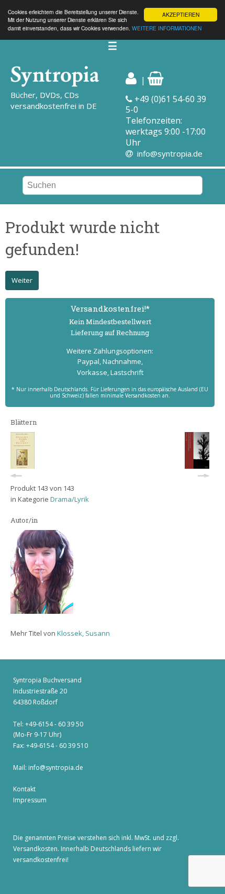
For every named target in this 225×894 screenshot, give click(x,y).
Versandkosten (35, 848)
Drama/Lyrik (69, 499)
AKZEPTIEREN (180, 14)
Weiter (22, 280)
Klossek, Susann (83, 633)
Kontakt (24, 789)
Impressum (30, 800)
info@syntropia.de (170, 153)
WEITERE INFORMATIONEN (166, 28)
